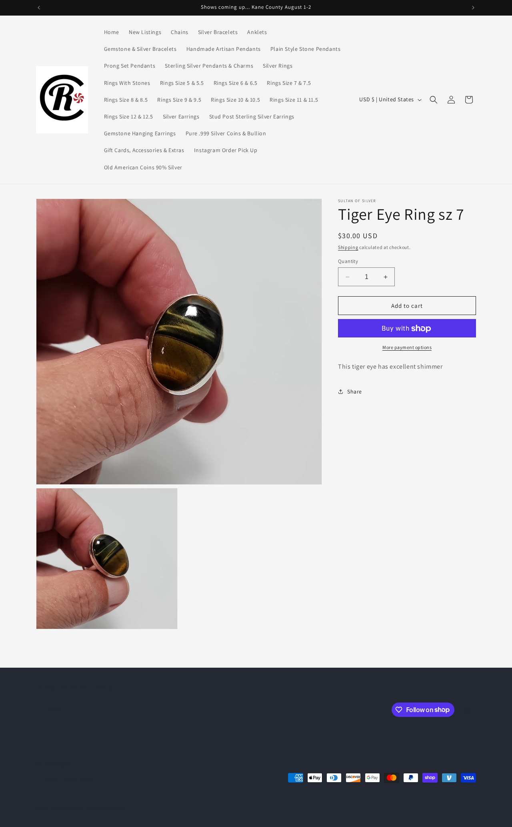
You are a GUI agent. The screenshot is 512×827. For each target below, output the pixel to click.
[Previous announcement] (39, 7)
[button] (433, 99)
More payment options (407, 348)
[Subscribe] (171, 709)
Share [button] (354, 391)
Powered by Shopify (106, 808)
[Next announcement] (473, 7)
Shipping (348, 247)
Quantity (348, 261)
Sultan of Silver (68, 808)
